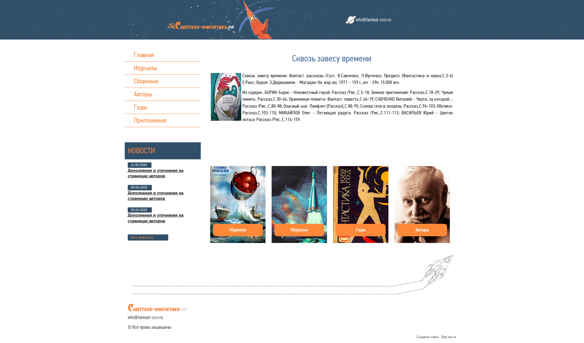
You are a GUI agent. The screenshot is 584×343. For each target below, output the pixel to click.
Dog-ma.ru (449, 337)
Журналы (145, 68)
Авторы (143, 94)
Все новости (142, 237)
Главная (144, 55)
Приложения (150, 120)
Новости (141, 150)
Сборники (146, 81)
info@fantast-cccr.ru (373, 20)
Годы (140, 107)
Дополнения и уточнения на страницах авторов (155, 173)
